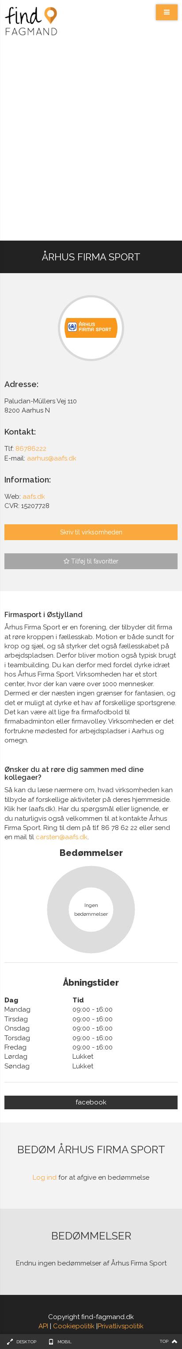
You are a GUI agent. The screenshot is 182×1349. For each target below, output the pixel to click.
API (43, 1326)
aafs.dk (34, 497)
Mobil (64, 1341)
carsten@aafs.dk (61, 837)
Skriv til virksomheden (91, 532)
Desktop (26, 1341)
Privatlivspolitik (121, 1326)
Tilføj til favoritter (93, 561)
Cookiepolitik (74, 1326)
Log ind (45, 1177)
